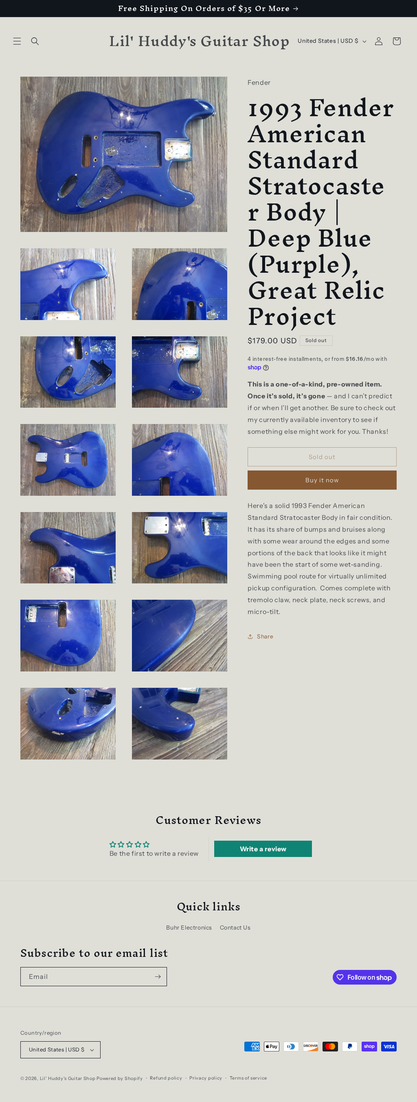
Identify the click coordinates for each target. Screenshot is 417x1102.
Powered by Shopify (120, 1078)
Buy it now (322, 480)
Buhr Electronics (189, 927)
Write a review (263, 849)
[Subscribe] (158, 976)
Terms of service (248, 1078)
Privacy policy (205, 1078)
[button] (17, 41)
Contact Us (235, 927)
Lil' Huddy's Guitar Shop (68, 1078)
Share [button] (265, 636)
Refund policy (166, 1078)
